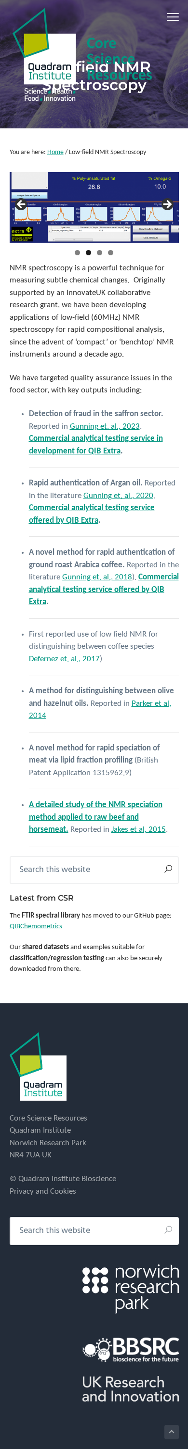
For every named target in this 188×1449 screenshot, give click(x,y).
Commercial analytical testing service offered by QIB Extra (104, 589)
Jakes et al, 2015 (138, 830)
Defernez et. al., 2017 (64, 659)
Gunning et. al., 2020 (118, 496)
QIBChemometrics (36, 926)
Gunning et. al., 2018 (97, 577)
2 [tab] (88, 252)
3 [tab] (99, 252)
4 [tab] (110, 252)
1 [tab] (77, 252)
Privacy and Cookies (43, 1191)
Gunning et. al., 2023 (105, 426)
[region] (94, 207)
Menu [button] (162, 16)
